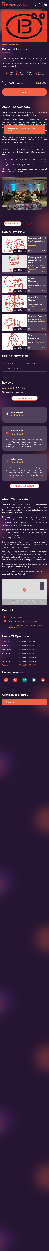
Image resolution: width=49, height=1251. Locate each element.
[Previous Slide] (5, 192)
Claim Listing (12, 224)
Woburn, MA (13, 45)
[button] (12, 207)
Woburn (6, 52)
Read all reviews (24, 486)
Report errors (37, 224)
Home (4, 45)
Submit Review (24, 398)
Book (24, 92)
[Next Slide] (44, 192)
